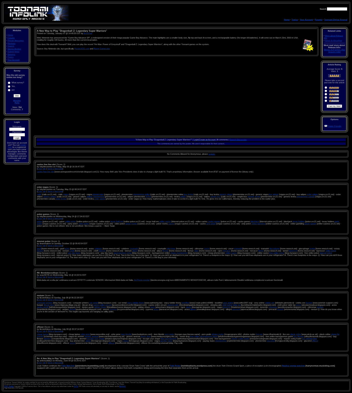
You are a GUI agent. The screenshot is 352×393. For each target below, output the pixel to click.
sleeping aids (173, 305)
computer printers (45, 303)
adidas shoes (100, 307)
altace (135, 251)
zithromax (171, 248)
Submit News (13, 52)
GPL (76, 386)
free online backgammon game (203, 336)
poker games (310, 224)
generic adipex (49, 196)
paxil (39, 248)
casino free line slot (45, 172)
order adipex (312, 194)
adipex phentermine (95, 196)
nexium (40, 251)
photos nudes (218, 334)
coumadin (134, 248)
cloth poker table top (231, 305)
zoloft (71, 251)
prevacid (236, 309)
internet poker (326, 253)
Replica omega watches (293, 366)
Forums (318, 19)
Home (287, 19)
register (211, 154)
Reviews (11, 43)
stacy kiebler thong (135, 303)
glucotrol (270, 341)
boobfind (185, 303)
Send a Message (55, 169)
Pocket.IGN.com (81, 49)
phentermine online (141, 194)
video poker (83, 224)
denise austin (43, 307)
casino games (213, 221)
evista (312, 248)
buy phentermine (309, 339)
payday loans (166, 341)
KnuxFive (88, 33)
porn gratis (169, 334)
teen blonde (126, 334)
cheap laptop (42, 334)
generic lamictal (91, 336)
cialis (39, 194)
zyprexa (113, 309)
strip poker (211, 224)
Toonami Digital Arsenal (335, 19)
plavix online (295, 334)
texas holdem (298, 221)
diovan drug (49, 305)
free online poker (276, 253)
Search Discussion (238, 140)
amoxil (72, 309)
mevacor (227, 251)
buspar (309, 303)
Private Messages (16, 41)
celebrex (98, 248)
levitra (148, 196)
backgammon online (123, 253)
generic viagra (225, 194)
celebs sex (270, 303)
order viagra (99, 199)
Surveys (11, 54)
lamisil (261, 251)
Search (11, 46)
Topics (295, 19)
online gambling (258, 224)
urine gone (85, 334)
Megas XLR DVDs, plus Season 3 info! (334, 51)
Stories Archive (14, 49)
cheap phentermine (178, 253)
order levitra (60, 199)
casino (171, 224)
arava (156, 309)
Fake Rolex (175, 366)
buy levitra (188, 194)
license (122, 386)
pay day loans (74, 253)
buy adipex (273, 194)
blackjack (254, 221)
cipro (196, 251)
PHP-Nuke (9, 386)
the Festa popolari (141, 280)
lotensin (102, 251)
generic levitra (253, 196)
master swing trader (240, 339)
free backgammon (169, 339)
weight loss (215, 196)
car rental (93, 303)
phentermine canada (305, 196)
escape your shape (95, 339)
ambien (320, 307)
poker (39, 221)
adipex (183, 196)
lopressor (293, 251)
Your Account (306, 19)
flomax (165, 251)
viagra (66, 194)
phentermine (98, 194)
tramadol (238, 248)
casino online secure (102, 305)
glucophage (274, 248)
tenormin (227, 307)
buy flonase (299, 336)
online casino (165, 221)
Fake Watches (68, 366)
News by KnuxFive (333, 41)
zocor (206, 248)
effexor (315, 341)
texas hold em (116, 221)
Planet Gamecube (102, 49)
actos (67, 248)
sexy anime (228, 303)
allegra (193, 309)
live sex (259, 334)
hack (153, 307)
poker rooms (131, 224)
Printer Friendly (334, 126)
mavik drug (146, 336)
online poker (70, 221)
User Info (42, 169)
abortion (47, 339)
